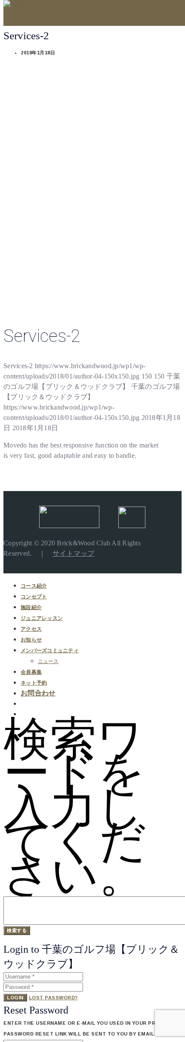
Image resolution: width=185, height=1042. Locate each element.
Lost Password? (53, 997)
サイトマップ (73, 553)
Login (15, 997)
